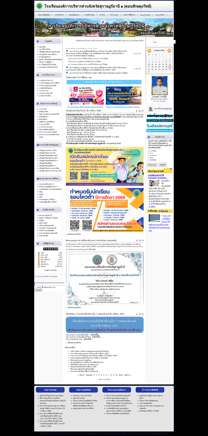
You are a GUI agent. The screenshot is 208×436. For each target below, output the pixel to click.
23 (170, 67)
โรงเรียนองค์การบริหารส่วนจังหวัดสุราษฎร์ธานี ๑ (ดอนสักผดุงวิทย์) (97, 6)
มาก (151, 153)
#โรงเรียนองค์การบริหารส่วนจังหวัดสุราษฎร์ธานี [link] (85, 143)
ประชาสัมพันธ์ (44, 15)
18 (152, 67)
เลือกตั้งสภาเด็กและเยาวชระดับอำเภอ (84, 365)
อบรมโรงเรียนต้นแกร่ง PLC (116, 406)
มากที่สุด (153, 151)
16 (170, 64)
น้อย (151, 158)
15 (166, 64)
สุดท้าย (127, 375)
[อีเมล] (142, 111)
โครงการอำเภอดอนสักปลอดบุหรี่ (118, 396)
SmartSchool (145, 15)
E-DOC (102, 15)
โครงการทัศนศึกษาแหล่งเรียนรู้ (117, 413)
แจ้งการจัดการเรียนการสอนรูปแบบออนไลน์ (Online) (89, 351)
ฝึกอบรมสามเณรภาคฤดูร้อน (80, 360)
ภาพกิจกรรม (89, 15)
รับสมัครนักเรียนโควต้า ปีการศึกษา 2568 (83, 110)
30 (170, 69)
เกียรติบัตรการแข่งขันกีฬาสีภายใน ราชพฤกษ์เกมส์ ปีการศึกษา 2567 (95, 314)
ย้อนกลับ (89, 375)
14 (163, 64)
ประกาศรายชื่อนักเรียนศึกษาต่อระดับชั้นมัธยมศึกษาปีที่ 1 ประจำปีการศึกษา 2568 (52, 423)
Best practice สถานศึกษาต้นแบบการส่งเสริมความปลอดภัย (91, 240)
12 (156, 64)
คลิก (94, 249)
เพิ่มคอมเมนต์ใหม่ (74, 234)
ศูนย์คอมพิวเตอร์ (114, 434)
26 (156, 69)
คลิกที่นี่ (87, 339)
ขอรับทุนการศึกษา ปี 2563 (149, 411)
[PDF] (137, 111)
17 (149, 67)
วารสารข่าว (59, 15)
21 (163, 67)
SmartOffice (160, 15)
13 (159, 64)
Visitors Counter (51, 270)
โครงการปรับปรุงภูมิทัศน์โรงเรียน (85, 401)
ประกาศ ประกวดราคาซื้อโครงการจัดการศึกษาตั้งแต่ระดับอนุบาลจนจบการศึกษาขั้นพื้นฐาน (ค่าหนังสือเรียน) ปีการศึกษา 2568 (97, 72)
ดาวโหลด (104, 56)
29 (166, 69)
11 (152, 64)
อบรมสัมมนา (74, 15)
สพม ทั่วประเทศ (78, 398)
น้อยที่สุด (153, 160)
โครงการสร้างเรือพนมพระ (149, 401)
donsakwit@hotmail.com (158, 434)
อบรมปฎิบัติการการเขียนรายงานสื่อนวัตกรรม (86, 362)
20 (159, 67)
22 (166, 67)
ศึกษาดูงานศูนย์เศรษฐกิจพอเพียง (82, 369)
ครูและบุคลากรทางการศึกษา (83, 408)
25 (152, 69)
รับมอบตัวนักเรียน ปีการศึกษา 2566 (83, 367)
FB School (114, 15)
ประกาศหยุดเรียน (146, 403)
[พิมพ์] (140, 111)
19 (156, 67)
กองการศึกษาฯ (129, 15)
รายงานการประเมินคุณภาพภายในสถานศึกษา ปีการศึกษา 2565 (93, 356)
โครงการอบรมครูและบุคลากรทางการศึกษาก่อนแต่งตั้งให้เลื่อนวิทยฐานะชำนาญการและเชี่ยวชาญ (119, 400)
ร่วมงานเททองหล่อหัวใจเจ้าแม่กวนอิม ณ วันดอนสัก (89, 358)
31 (149, 72)
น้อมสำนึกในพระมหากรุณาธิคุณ (51, 396)
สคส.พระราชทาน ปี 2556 (82, 396)
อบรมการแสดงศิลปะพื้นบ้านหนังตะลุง (84, 371)
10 (116, 375)
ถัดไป (121, 375)
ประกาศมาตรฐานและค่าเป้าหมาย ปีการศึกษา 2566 (89, 354)
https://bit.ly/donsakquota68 (97, 119)
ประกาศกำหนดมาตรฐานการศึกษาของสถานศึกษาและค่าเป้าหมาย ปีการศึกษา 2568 (52, 408)
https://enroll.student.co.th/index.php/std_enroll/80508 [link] (97, 117)
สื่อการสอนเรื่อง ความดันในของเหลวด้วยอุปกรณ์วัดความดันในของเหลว (53, 400)
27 (159, 69)
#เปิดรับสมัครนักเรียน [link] (74, 115)
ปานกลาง (153, 155)
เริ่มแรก (82, 375)
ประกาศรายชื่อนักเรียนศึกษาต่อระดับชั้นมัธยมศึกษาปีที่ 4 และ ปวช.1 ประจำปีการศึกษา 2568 (51, 416)
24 (149, 69)
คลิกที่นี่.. (95, 335)
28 (163, 69)
